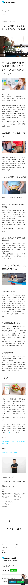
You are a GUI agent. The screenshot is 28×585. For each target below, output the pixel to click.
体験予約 (13, 581)
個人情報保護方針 (6, 578)
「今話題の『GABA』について (10, 452)
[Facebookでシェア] (7, 529)
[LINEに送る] (12, 529)
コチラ (11, 432)
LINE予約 (20, 581)
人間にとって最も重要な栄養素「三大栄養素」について (19, 495)
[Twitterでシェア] (10, 529)
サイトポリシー (14, 578)
